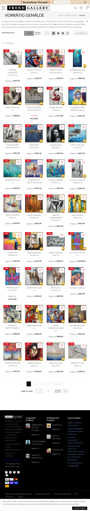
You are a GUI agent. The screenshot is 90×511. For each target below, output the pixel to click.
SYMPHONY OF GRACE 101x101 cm (34, 181)
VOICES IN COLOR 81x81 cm (34, 71)
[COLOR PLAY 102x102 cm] (12, 241)
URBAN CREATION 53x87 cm (56, 254)
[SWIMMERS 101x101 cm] (12, 168)
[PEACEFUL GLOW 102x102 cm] (56, 352)
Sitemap (20, 497)
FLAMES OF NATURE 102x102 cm (12, 364)
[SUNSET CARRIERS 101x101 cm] (34, 203)
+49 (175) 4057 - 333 (12, 466)
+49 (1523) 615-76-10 (12, 464)
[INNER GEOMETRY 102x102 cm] (34, 241)
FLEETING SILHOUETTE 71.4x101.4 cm (12, 72)
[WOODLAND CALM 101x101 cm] (77, 314)
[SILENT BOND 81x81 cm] (34, 276)
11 (48, 384)
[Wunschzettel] (81, 7)
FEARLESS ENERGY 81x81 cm (34, 364)
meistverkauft (80, 33)
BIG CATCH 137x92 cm (77, 254)
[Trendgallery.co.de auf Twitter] (10, 472)
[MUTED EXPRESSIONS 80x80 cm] (56, 314)
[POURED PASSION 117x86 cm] (56, 96)
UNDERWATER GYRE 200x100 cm (77, 71)
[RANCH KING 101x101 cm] (56, 276)
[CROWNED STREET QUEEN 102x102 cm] (77, 96)
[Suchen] (75, 8)
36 (46, 33)
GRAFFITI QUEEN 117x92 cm (12, 289)
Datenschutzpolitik (42, 494)
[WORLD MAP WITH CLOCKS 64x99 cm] (34, 96)
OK (49, 391)
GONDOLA (57, 425)
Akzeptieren (80, 508)
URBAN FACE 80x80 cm (34, 327)
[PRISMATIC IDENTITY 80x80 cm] (12, 314)
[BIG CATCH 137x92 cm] (77, 241)
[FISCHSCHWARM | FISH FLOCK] (28, 442)
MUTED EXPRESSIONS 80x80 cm (56, 328)
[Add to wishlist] (18, 52)
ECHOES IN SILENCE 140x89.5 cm (77, 181)
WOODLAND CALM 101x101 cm (77, 327)
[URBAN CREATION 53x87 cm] (56, 241)
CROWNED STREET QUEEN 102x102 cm (77, 109)
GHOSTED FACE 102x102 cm (56, 146)
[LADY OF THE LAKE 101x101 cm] (77, 133)
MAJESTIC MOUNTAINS (37, 456)
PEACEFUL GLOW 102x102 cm (55, 364)
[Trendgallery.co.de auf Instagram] (18, 472)
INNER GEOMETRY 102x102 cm (34, 254)
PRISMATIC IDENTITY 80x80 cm (12, 326)
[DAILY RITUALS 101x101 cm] (77, 203)
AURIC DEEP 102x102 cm (34, 146)
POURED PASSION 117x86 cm (56, 109)
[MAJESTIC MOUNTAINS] (28, 456)
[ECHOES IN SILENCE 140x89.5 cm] (77, 168)
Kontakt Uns (9, 497)
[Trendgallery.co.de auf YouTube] (6, 475)
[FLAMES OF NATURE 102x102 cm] (12, 352)
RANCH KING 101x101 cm (56, 289)
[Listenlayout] (67, 33)
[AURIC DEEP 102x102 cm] (34, 133)
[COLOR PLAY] (49, 450)
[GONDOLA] (49, 426)
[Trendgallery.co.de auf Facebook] (6, 472)
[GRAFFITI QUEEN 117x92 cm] (12, 276)
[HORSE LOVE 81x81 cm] (12, 96)
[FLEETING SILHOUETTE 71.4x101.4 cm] (12, 58)
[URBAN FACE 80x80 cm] (34, 314)
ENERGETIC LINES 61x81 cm (77, 364)
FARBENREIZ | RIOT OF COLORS (37, 427)
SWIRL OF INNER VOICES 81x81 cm (55, 71)
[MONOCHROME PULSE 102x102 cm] (12, 133)
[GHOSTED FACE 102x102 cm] (56, 133)
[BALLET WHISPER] (49, 437)
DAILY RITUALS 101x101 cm (77, 216)
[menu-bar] (4, 7)
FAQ (76, 494)
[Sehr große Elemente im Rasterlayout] (63, 33)
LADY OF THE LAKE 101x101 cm (77, 146)
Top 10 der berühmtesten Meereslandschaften (75, 440)
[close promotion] (85, 2)
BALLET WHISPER (56, 437)
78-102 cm (9, 43)
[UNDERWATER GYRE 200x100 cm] (77, 58)
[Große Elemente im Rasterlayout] (58, 33)
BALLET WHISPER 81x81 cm (12, 216)
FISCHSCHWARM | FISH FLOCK (37, 442)
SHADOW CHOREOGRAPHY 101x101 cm (55, 217)
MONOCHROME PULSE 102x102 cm (12, 146)
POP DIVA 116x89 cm (77, 288)
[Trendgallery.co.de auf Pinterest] (14, 472)
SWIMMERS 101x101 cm (12, 181)
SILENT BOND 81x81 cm (34, 289)
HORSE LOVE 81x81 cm (12, 108)
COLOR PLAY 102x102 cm (12, 254)
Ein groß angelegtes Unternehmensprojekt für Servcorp (75, 431)
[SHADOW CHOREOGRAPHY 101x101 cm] (56, 203)
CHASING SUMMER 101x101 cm (56, 181)
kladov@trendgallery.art (13, 460)
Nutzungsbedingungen (62, 494)
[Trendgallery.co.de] (28, 7)
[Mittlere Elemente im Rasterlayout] (53, 33)
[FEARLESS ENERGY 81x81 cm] (34, 352)
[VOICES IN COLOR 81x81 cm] (34, 58)
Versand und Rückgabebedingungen (18, 494)
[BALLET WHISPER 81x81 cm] (12, 203)
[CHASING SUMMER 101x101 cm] (56, 168)
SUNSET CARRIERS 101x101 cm (34, 216)
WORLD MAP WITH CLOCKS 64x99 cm (34, 109)
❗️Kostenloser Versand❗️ (35, 2)
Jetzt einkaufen (62, 2)
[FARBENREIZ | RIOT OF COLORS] (28, 426)
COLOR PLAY (57, 450)
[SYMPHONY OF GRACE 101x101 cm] (34, 168)
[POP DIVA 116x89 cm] (77, 276)
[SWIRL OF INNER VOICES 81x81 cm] (56, 58)
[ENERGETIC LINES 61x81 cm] (77, 352)
